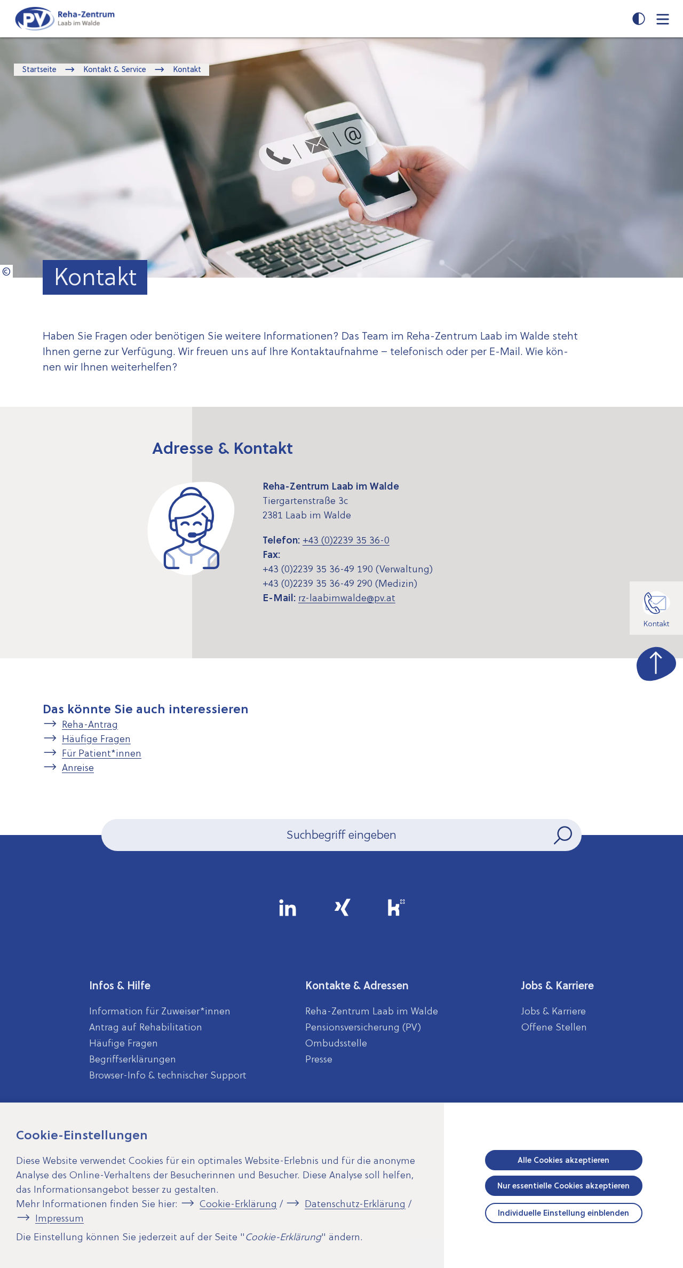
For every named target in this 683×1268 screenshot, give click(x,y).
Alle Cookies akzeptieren (563, 1160)
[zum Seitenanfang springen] (656, 661)
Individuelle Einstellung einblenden (563, 1213)
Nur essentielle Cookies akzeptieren (563, 1185)
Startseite (39, 69)
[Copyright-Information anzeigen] (6, 271)
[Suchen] (564, 835)
